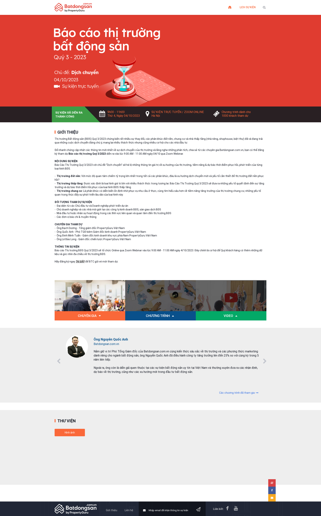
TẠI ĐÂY (80, 261)
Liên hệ (129, 510)
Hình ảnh (70, 432)
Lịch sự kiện (248, 7)
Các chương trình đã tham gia (237, 392)
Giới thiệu (111, 510)
